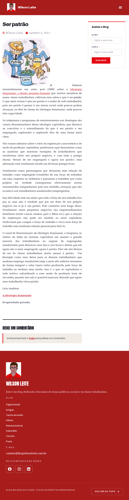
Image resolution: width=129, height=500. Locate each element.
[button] (120, 7)
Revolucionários (14, 426)
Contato (10, 436)
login (32, 338)
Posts (9, 441)
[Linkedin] (28, 469)
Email (95, 47)
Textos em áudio (14, 415)
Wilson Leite (27, 7)
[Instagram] (19, 469)
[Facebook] (10, 469)
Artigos (10, 410)
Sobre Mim (11, 431)
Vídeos (9, 420)
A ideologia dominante (17, 295)
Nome (95, 35)
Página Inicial (13, 404)
